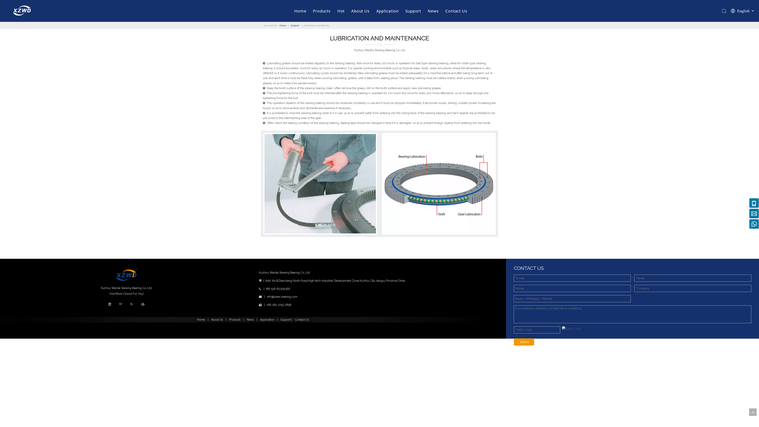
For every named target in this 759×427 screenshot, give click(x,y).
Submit (524, 342)
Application (267, 319)
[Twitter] (131, 304)
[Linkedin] (109, 304)
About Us (217, 319)
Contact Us (302, 319)
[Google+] (120, 304)
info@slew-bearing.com (282, 296)
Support (286, 319)
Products (235, 319)
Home (201, 319)
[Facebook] (143, 304)
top (753, 412)
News (250, 319)
